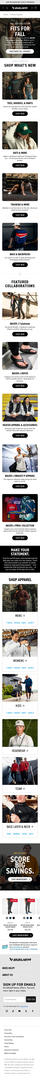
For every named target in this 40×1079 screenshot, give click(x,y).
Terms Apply (24, 1006)
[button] (3, 8)
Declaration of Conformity (11, 1050)
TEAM (18, 788)
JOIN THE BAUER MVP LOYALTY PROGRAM (23, 949)
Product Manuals (9, 1043)
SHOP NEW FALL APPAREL (20, 51)
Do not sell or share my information (14, 1037)
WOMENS (19, 660)
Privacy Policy (8, 1033)
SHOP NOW (20, 113)
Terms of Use (8, 1030)
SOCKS (24, 834)
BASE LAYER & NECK (19, 826)
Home (5, 14)
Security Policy (8, 1040)
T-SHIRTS (9, 623)
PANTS (24, 623)
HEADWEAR (19, 750)
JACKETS (31, 623)
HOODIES (17, 623)
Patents (6, 1047)
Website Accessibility (10, 1053)
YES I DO (31, 999)
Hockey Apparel (16, 14)
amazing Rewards (17, 947)
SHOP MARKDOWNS (19, 879)
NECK (31, 834)
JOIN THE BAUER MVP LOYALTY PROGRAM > (20, 2)
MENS (19, 615)
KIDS (19, 705)
